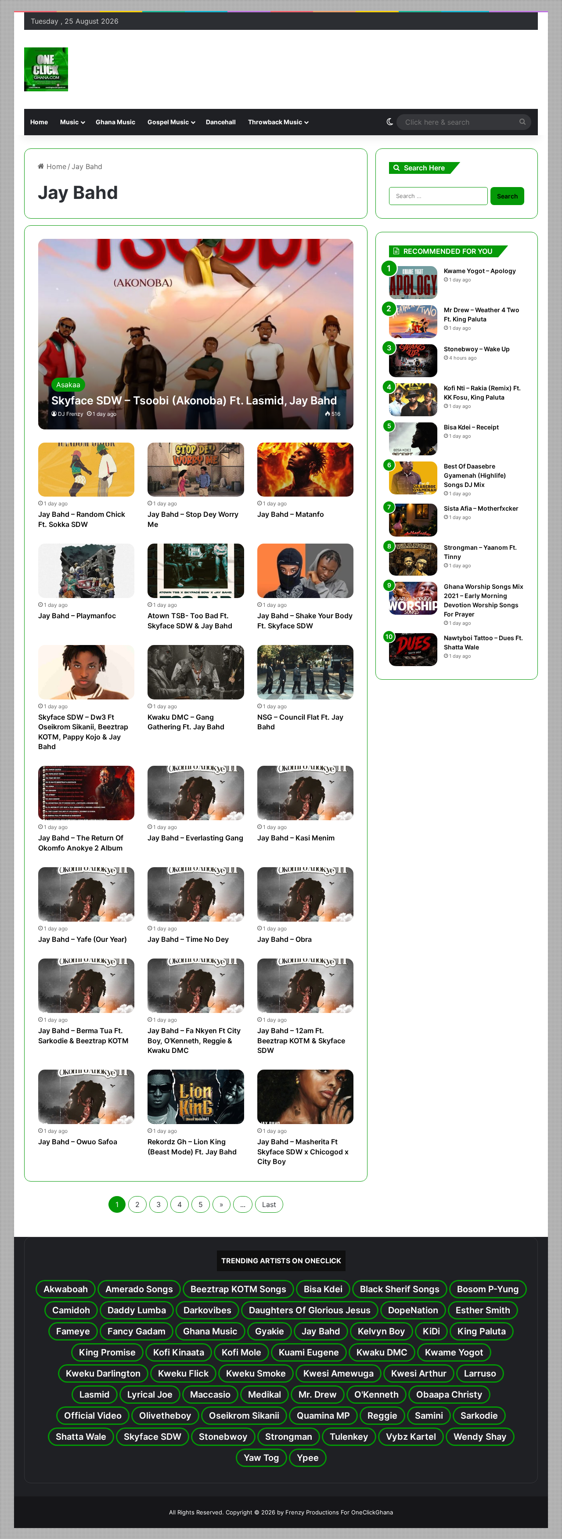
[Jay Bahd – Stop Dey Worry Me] (196, 470)
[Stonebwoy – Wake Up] (413, 360)
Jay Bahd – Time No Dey (188, 939)
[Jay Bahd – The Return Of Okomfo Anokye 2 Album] (86, 793)
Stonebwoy (223, 1436)
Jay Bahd (321, 1331)
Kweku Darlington (103, 1373)
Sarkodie (479, 1415)
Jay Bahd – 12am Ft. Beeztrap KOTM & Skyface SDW (301, 1040)
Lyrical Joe (150, 1394)
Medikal (264, 1394)
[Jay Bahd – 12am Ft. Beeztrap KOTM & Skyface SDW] (305, 986)
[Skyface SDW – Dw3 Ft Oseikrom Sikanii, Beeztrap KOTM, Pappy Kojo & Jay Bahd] (86, 672)
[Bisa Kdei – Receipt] (413, 438)
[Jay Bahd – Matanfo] (305, 470)
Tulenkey (349, 1436)
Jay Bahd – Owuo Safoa (77, 1141)
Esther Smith (483, 1310)
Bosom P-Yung (488, 1289)
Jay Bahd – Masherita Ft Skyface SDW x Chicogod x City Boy (303, 1151)
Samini (429, 1415)
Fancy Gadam (137, 1331)
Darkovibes (207, 1310)
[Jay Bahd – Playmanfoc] (86, 571)
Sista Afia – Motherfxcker (481, 508)
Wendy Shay (480, 1436)
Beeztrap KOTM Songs (238, 1289)
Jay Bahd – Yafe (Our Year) (82, 939)
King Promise (107, 1352)
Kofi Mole (241, 1352)
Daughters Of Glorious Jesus (310, 1310)
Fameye (73, 1331)
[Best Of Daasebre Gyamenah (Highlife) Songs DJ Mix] (413, 477)
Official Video (93, 1415)
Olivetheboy (165, 1415)
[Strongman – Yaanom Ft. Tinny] (413, 559)
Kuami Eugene (309, 1352)
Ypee (308, 1457)
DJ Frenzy (70, 414)
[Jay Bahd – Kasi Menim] (305, 793)
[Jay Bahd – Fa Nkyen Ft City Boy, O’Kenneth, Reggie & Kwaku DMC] (196, 986)
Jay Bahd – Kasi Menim (296, 837)
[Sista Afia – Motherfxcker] (413, 520)
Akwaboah (65, 1289)
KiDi (431, 1331)
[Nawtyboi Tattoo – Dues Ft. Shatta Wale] (413, 649)
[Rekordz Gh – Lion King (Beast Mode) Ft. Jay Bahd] (196, 1097)
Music (69, 122)
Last (269, 1204)
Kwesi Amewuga (338, 1373)
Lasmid (94, 1394)
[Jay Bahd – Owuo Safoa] (86, 1097)
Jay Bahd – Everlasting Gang (195, 837)
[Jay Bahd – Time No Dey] (196, 894)
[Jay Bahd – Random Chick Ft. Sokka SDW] (86, 470)
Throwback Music (275, 122)
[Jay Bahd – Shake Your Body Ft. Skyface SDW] (305, 571)
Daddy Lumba (137, 1310)
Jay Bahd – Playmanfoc (77, 615)
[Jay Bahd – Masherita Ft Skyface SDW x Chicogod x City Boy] (305, 1097)
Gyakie (269, 1331)
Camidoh (71, 1310)
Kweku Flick (183, 1373)
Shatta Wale (81, 1436)
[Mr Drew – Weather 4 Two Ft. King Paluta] (413, 321)
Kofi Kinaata (178, 1352)
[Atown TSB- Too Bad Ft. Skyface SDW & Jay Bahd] (196, 571)
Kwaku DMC (382, 1352)
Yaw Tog (261, 1457)
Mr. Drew (318, 1394)
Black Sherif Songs (400, 1289)
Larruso (480, 1373)
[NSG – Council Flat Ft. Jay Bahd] (305, 672)
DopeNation (413, 1310)
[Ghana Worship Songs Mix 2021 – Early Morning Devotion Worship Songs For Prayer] (413, 598)
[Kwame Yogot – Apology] (413, 282)
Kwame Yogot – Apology (480, 270)
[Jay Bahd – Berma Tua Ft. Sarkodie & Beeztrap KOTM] (86, 986)
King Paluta (482, 1331)
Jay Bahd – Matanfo (290, 514)
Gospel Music (168, 122)
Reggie (382, 1415)
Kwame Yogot (454, 1352)
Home (39, 122)
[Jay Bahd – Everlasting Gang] (196, 793)
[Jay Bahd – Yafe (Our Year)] (86, 894)
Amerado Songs (139, 1289)
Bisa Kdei (323, 1289)
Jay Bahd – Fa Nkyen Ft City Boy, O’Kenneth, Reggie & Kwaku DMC (194, 1040)
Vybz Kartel (411, 1436)
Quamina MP (323, 1415)
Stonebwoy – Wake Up (477, 349)
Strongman (288, 1436)
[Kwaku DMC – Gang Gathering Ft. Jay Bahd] (196, 672)
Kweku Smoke (256, 1373)
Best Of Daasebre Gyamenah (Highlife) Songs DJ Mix (475, 475)
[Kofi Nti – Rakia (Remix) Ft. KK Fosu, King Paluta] (413, 399)
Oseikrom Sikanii (244, 1415)
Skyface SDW (152, 1436)
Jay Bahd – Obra (284, 939)
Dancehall (221, 122)
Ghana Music (115, 122)
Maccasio (210, 1394)
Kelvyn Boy (381, 1331)
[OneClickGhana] (46, 69)
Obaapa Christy (449, 1394)
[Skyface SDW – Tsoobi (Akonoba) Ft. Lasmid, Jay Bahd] (196, 334)
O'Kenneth (376, 1394)
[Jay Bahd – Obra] (305, 894)
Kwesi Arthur (419, 1373)
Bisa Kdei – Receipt (471, 427)
